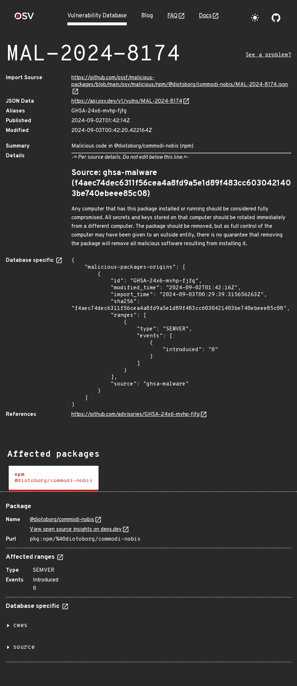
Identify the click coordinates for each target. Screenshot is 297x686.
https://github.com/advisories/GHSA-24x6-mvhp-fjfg (135, 414)
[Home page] (24, 18)
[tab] (54, 478)
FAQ (172, 16)
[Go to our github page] (276, 17)
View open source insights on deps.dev (76, 529)
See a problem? (268, 55)
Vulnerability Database (97, 16)
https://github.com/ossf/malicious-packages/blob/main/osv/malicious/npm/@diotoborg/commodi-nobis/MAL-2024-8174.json (179, 81)
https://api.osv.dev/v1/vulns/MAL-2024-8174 (126, 101)
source (24, 647)
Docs (205, 16)
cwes (20, 625)
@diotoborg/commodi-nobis (62, 519)
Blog (147, 16)
